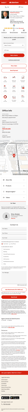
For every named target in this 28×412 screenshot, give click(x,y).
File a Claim (14, 65)
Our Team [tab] (13, 203)
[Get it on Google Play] (14, 397)
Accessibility (3, 383)
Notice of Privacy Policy (6, 387)
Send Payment (14, 70)
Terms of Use (4, 385)
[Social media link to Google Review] (14, 25)
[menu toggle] (25, 2)
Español (3, 2)
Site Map (3, 391)
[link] (14, 2)
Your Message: (5, 272)
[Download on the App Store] (5, 397)
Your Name (4, 228)
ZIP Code (6, 50)
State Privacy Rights (5, 389)
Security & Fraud (4, 381)
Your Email (4, 237)
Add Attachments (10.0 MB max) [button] (14, 289)
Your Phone (4, 233)
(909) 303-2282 (6, 128)
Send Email (14, 297)
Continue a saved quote (14, 59)
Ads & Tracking (4, 379)
